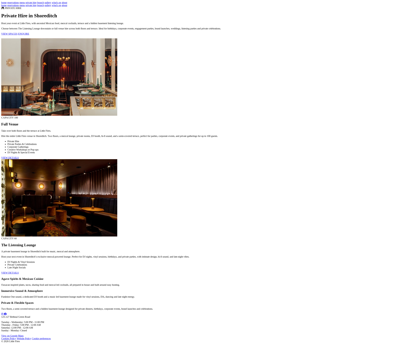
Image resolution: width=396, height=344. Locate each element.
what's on (56, 2)
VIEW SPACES (9, 33)
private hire (31, 2)
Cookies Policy (8, 338)
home (4, 2)
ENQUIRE (23, 33)
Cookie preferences (41, 338)
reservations (13, 2)
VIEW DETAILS (10, 157)
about (64, 2)
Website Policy (24, 338)
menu (22, 2)
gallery (48, 2)
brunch (40, 2)
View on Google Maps (12, 335)
